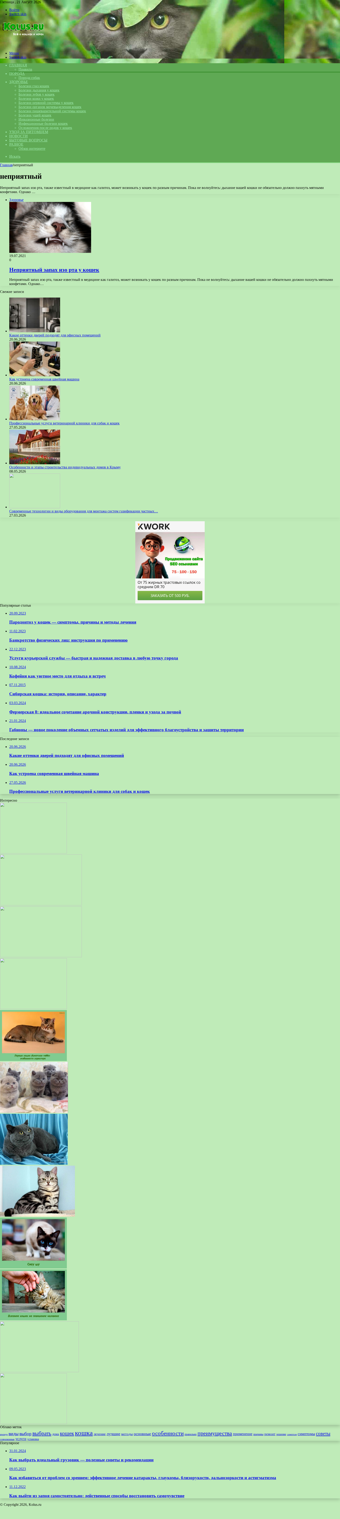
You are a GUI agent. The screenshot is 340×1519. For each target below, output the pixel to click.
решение (281, 1434)
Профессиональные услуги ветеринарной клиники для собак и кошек (64, 423)
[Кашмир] (41, 904)
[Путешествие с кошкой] (33, 852)
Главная (6, 165)
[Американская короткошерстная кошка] (37, 1215)
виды (14, 1433)
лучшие (113, 1433)
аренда (4, 1434)
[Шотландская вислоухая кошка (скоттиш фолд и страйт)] (34, 1112)
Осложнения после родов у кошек (45, 128)
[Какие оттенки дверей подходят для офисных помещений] (34, 331)
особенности (168, 1433)
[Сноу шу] (33, 1267)
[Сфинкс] (41, 956)
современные (7, 1439)
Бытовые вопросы (28, 140)
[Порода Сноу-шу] (33, 1008)
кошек (67, 1433)
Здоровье (18, 82)
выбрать (41, 1433)
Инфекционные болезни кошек (43, 124)
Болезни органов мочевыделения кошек (50, 107)
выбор (25, 1433)
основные (142, 1433)
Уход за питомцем (28, 132)
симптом (292, 1434)
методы (127, 1434)
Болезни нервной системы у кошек (46, 103)
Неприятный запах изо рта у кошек (54, 270)
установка (33, 1439)
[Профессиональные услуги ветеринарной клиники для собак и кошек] (34, 419)
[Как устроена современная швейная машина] (34, 375)
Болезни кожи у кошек (36, 98)
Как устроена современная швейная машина (44, 379)
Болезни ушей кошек (35, 115)
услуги (20, 1439)
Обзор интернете (32, 149)
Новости (18, 136)
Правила (25, 69)
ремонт (269, 1434)
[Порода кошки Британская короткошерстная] (34, 1163)
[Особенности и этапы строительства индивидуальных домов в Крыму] (34, 463)
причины (258, 1434)
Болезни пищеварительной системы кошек (52, 111)
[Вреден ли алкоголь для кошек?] (33, 1423)
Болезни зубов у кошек (37, 94)
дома (55, 1434)
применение (242, 1434)
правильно (191, 1434)
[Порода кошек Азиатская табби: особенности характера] (33, 1060)
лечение (100, 1434)
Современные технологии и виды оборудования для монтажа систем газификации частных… (83, 511)
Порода (17, 73)
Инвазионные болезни (36, 119)
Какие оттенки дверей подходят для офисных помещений (55, 335)
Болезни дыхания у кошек (39, 90)
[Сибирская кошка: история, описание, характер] (39, 1371)
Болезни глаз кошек (34, 86)
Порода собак (29, 78)
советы (323, 1433)
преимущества (215, 1433)
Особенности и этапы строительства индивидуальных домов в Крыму (65, 467)
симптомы (306, 1434)
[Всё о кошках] (23, 45)
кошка (84, 1433)
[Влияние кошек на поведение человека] (33, 1319)
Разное (16, 144)
